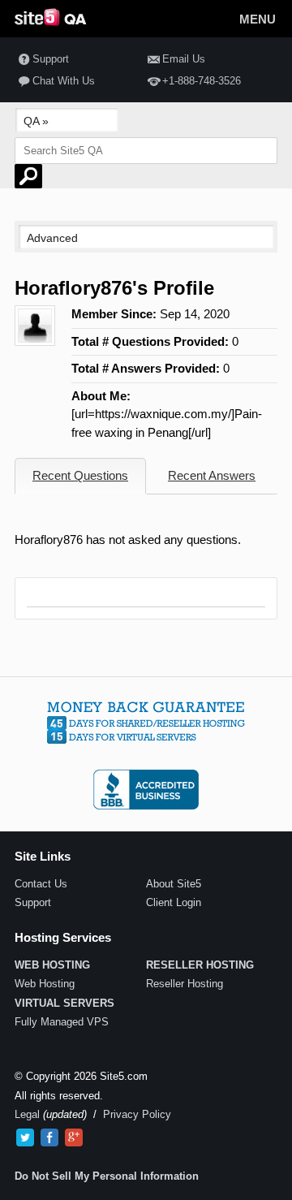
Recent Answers (212, 475)
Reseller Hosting (184, 984)
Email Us (183, 59)
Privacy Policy (137, 1114)
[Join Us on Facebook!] (49, 1137)
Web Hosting (45, 984)
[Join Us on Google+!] (74, 1137)
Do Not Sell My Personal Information (107, 1176)
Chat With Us (63, 81)
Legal (27, 1114)
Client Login (173, 902)
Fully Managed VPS (62, 1022)
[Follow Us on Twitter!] (25, 1137)
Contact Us (41, 884)
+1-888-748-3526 (201, 81)
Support (50, 59)
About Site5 (173, 884)
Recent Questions (80, 475)
